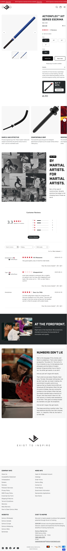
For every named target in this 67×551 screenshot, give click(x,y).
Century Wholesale (7, 518)
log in (51, 63)
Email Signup (39, 488)
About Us (4, 474)
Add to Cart (59, 90)
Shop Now (8, 1)
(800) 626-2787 (40, 537)
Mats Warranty (6, 507)
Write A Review (33, 237)
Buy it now (60, 58)
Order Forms (39, 479)
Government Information (42, 490)
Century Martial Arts (35, 547)
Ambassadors (6, 479)
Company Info (7, 471)
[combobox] (27, 247)
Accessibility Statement (9, 477)
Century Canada (6, 521)
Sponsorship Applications (42, 493)
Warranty (4, 504)
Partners (4, 485)
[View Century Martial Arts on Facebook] (10, 548)
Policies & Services (7, 488)
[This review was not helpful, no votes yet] (60, 266)
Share (46, 96)
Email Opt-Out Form (7, 496)
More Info (39, 471)
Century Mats (6, 529)
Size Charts (38, 496)
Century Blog (39, 482)
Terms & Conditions (7, 501)
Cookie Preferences (33, 549)
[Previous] (4, 32)
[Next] (35, 32)
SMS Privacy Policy (7, 493)
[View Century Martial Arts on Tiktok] (6, 548)
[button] (56, 7)
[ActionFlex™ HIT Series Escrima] (15, 55)
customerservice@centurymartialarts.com (47, 541)
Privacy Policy (6, 490)
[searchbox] (10, 247)
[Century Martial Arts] (6, 7)
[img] (63, 26)
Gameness (5, 532)
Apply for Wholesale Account (43, 474)
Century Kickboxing (7, 526)
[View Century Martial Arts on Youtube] (18, 548)
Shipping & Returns (7, 498)
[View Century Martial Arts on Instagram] (3, 548)
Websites (5, 515)
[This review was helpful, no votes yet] (57, 266)
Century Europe (6, 523)
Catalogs (37, 477)
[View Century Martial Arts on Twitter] (14, 548)
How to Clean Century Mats (10, 509)
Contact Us (38, 485)
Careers (4, 482)
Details (44, 67)
